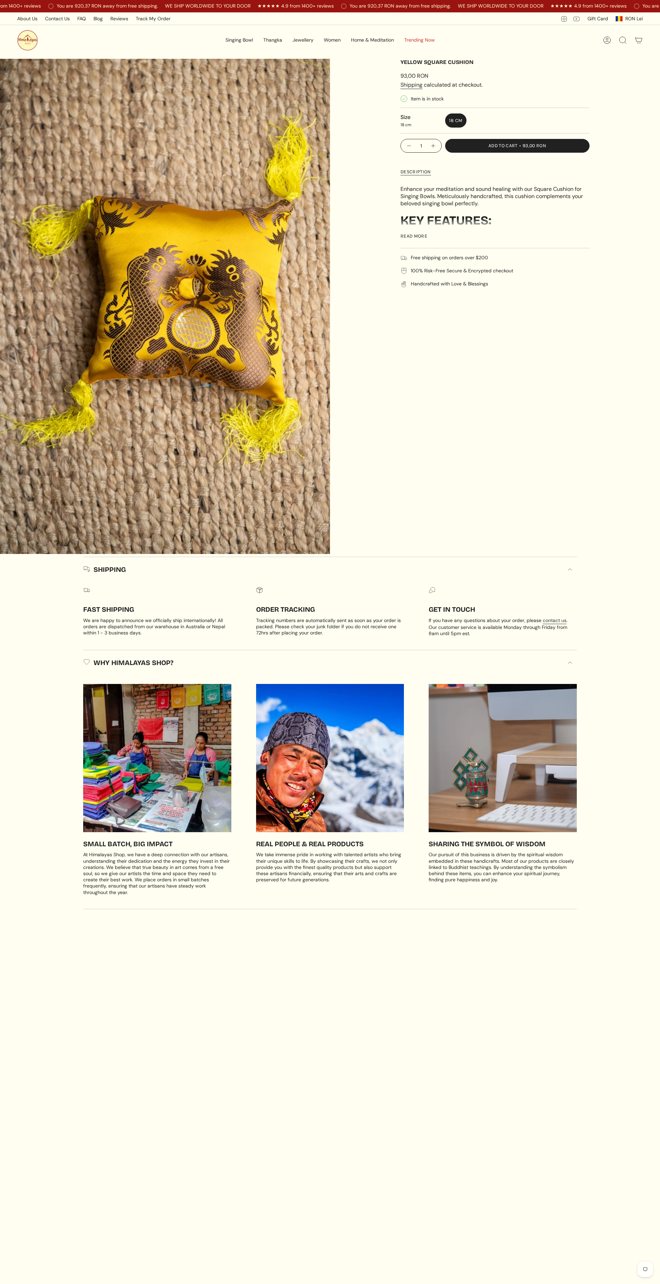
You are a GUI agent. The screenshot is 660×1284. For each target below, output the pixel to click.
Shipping (411, 84)
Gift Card (597, 18)
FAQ (81, 18)
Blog (98, 18)
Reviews (119, 18)
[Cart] (639, 40)
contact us (554, 620)
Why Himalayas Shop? (133, 663)
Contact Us (57, 18)
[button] (239, 40)
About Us (27, 18)
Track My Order (153, 18)
